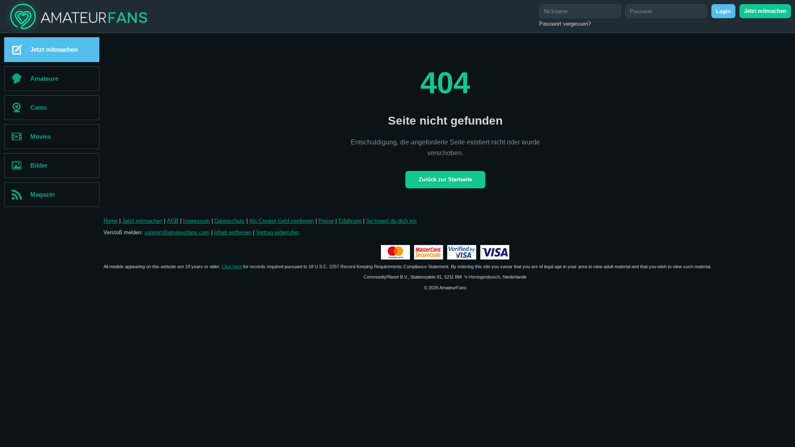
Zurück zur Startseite (445, 179)
